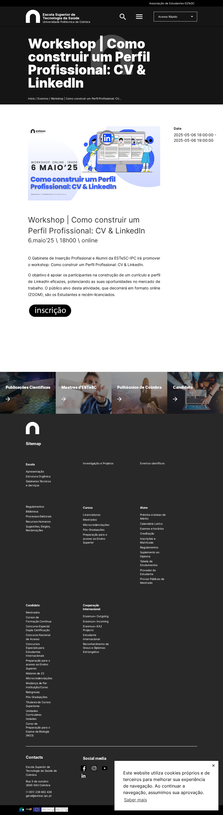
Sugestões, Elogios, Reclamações (38, 528)
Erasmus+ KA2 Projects (92, 628)
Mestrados (90, 519)
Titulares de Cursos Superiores (38, 704)
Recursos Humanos (38, 521)
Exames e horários (152, 528)
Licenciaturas (91, 514)
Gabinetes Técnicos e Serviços (38, 483)
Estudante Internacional (91, 636)
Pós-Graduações (93, 529)
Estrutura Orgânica (38, 476)
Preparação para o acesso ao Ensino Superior (95, 538)
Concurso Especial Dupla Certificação (38, 628)
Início (31, 98)
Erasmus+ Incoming (96, 621)
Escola (30, 464)
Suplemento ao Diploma (149, 554)
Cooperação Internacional (91, 607)
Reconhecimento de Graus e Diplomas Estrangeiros (96, 647)
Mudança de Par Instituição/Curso (37, 685)
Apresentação (35, 471)
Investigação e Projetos (98, 463)
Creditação (147, 533)
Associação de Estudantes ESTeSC (171, 3)
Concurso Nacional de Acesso (38, 636)
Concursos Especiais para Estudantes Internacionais (35, 649)
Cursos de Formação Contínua (38, 619)
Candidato (32, 605)
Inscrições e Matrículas (148, 540)
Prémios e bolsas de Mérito (153, 516)
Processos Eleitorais (38, 516)
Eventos (43, 98)
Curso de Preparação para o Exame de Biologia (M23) (38, 729)
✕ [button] (213, 765)
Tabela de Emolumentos (148, 563)
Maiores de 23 (35, 673)
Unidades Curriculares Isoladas (33, 714)
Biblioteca (32, 511)
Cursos (88, 507)
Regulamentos (35, 506)
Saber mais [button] (135, 799)
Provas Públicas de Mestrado (152, 580)
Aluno (144, 507)
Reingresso (33, 692)
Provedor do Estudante (148, 572)
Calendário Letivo (151, 523)
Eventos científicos (152, 463)
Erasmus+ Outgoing (96, 616)
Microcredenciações (96, 524)
